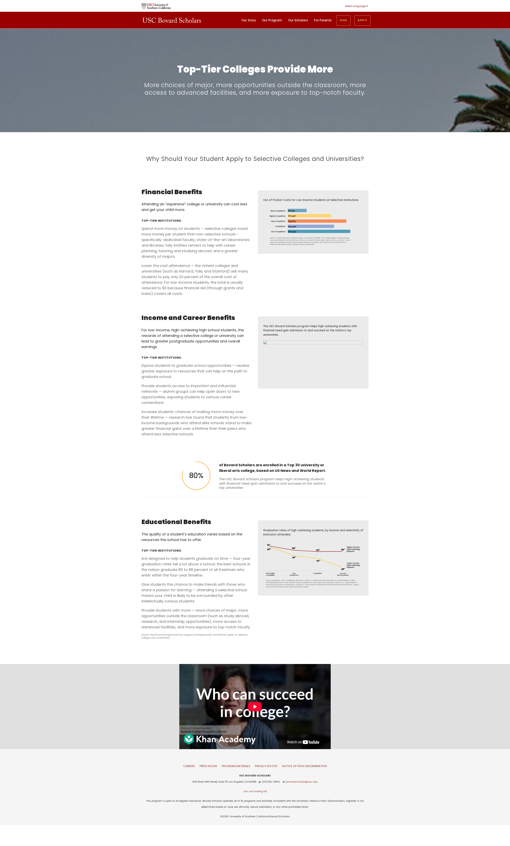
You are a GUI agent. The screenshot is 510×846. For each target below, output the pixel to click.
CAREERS (189, 766)
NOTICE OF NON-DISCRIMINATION (304, 766)
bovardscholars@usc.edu (302, 781)
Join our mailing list (255, 791)
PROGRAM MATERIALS (236, 766)
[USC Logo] (156, 6)
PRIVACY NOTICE (266, 766)
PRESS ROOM (208, 766)
